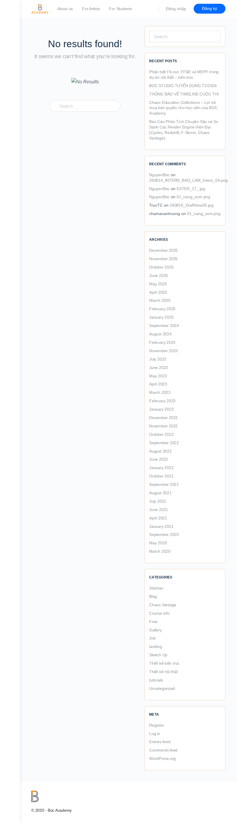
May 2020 (158, 543)
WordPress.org (162, 758)
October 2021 (161, 476)
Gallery (155, 630)
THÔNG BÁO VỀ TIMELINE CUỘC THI (184, 94)
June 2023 (158, 367)
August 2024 (160, 334)
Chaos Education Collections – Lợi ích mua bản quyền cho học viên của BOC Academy (183, 108)
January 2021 (161, 526)
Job (152, 638)
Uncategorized (162, 688)
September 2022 (164, 442)
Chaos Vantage (162, 604)
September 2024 (164, 325)
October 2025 (161, 267)
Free (153, 621)
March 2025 (160, 300)
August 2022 (160, 451)
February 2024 (162, 342)
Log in (154, 733)
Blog (153, 596)
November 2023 (163, 350)
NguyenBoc (159, 174)
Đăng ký (209, 8)
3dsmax (156, 588)
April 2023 (158, 384)
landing (155, 646)
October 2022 (161, 434)
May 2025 (158, 284)
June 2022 (158, 459)
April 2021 (158, 518)
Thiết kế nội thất (163, 671)
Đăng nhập (176, 8)
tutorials (156, 680)
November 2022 (163, 426)
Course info (159, 613)
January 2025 (161, 317)
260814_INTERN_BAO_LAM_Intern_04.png (188, 180)
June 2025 (158, 275)
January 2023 (161, 409)
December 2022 (163, 417)
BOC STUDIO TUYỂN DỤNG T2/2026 (183, 85)
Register (156, 725)
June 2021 (158, 509)
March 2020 (160, 551)
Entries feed (159, 741)
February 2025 (162, 308)
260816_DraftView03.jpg (191, 205)
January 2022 (161, 467)
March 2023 (160, 392)
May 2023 (158, 376)
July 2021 (157, 501)
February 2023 (162, 400)
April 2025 (158, 292)
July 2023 (157, 359)
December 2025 (163, 250)
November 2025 (163, 258)
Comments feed (163, 750)
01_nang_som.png (193, 196)
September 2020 (164, 534)
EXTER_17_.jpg (191, 188)
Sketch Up (158, 655)
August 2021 (160, 493)
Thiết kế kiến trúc (164, 663)
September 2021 (164, 484)
